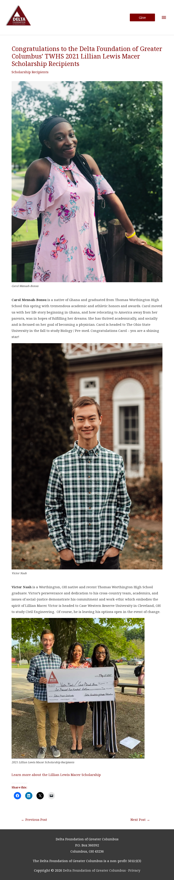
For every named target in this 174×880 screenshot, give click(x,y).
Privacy (134, 870)
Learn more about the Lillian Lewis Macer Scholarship (56, 774)
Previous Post (34, 819)
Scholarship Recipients (30, 72)
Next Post (140, 819)
